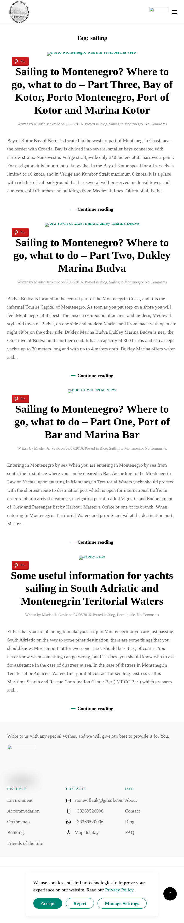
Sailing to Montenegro (126, 124)
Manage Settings (122, 903)
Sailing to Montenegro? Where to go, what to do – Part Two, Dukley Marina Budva (92, 255)
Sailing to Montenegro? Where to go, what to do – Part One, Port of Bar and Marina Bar (92, 422)
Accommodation (23, 810)
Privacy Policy (119, 889)
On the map (18, 821)
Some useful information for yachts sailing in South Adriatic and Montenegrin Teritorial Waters (92, 588)
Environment (20, 800)
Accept (48, 903)
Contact (132, 810)
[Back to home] (19, 12)
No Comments (156, 124)
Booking (15, 832)
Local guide (126, 615)
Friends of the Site (25, 843)
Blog (103, 124)
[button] (174, 12)
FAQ (129, 832)
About (131, 800)
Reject (79, 903)
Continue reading (95, 209)
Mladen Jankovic (47, 124)
